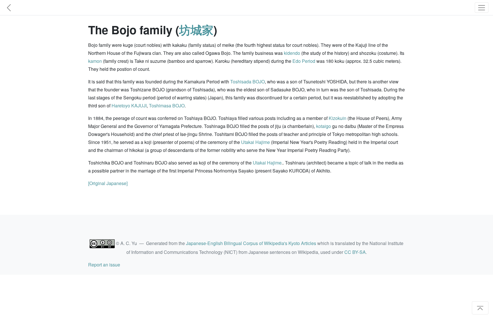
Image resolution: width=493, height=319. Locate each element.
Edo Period (303, 61)
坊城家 (196, 29)
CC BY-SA (355, 252)
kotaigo (323, 126)
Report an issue (104, 264)
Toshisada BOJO (247, 81)
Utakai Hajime (255, 142)
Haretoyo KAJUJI (129, 105)
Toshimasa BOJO (167, 105)
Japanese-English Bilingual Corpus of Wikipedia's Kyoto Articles (251, 243)
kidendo (292, 53)
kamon (95, 61)
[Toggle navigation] (481, 7)
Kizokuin (337, 118)
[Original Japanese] (108, 183)
